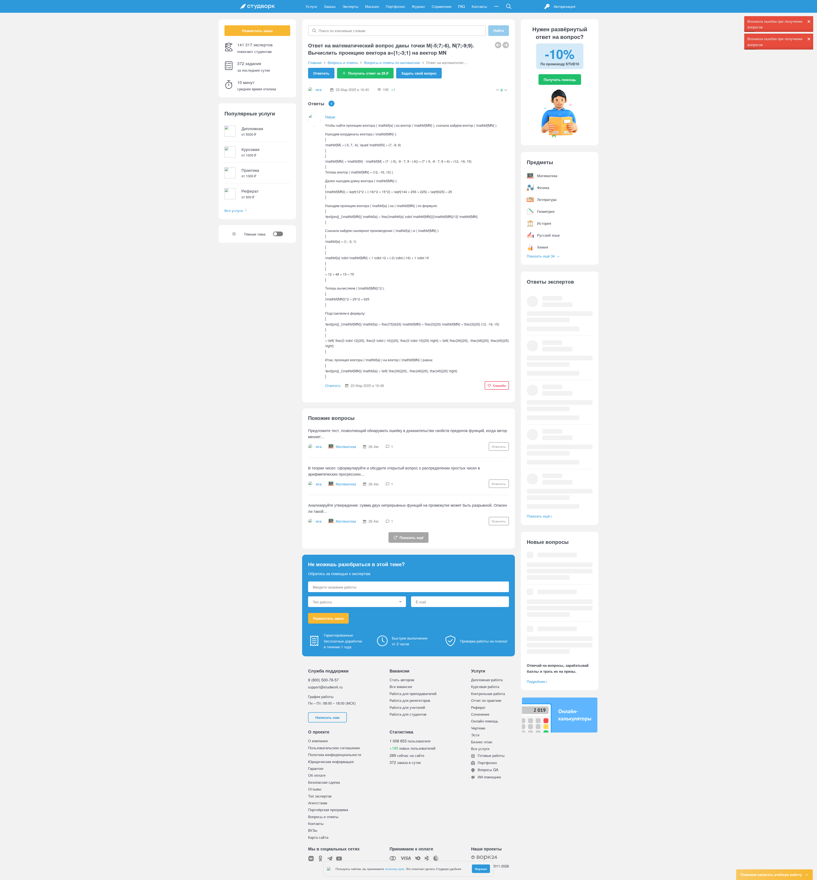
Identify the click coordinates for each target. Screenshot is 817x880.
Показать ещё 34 (541, 256)
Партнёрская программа (328, 809)
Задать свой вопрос (419, 73)
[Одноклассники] (320, 859)
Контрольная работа (488, 693)
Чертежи (478, 728)
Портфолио (395, 6)
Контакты (479, 6)
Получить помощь (560, 79)
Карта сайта (318, 837)
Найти (498, 30)
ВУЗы (312, 830)
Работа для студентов (408, 714)
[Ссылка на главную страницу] (257, 6)
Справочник (441, 6)
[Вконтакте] (311, 859)
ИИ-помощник (489, 776)
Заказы (330, 6)
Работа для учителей (407, 707)
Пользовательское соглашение (334, 747)
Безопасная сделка (324, 782)
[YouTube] (339, 859)
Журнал (418, 6)
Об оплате (317, 775)
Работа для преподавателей (413, 693)
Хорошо (481, 869)
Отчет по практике (486, 700)
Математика (346, 446)
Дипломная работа (487, 679)
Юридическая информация (331, 761)
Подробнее (536, 681)
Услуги (311, 6)
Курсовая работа (485, 686)
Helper (330, 116)
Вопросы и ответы (323, 816)
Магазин (372, 6)
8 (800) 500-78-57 (323, 679)
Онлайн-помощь (484, 721)
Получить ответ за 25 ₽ (368, 73)
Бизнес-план (481, 741)
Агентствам (317, 802)
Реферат (478, 707)
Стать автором (402, 679)
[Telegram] (330, 859)
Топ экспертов (319, 796)
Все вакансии (401, 686)
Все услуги (233, 210)
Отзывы (314, 789)
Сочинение (480, 714)
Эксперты (350, 6)
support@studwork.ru (325, 686)
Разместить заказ (257, 30)
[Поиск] (508, 6)
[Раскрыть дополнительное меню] (496, 6)
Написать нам (327, 717)
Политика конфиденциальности (334, 754)
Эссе (475, 734)
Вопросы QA (487, 769)
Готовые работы (490, 755)
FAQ (461, 6)
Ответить (321, 73)
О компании (318, 740)
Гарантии (315, 768)
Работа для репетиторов (410, 700)
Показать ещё (411, 537)
